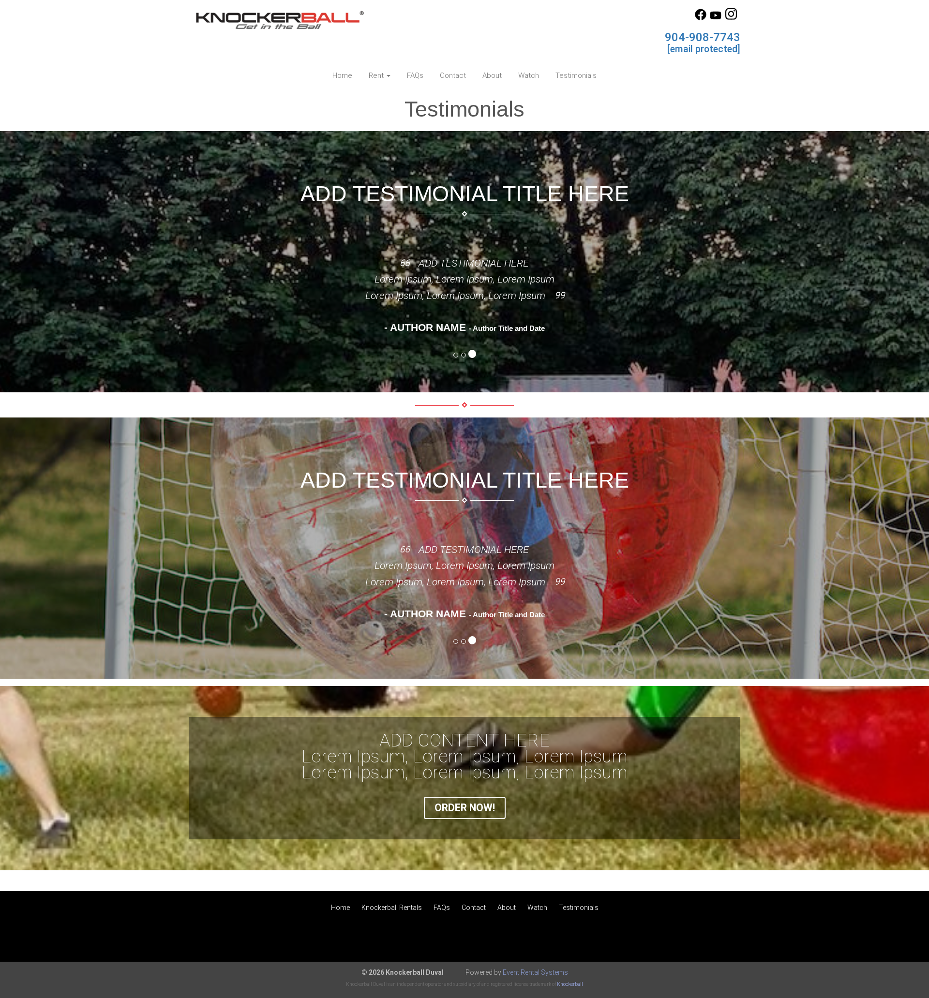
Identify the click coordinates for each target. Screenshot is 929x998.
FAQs (415, 75)
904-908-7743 (702, 37)
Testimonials (576, 75)
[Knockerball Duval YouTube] (715, 18)
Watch (528, 75)
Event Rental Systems (535, 972)
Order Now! (465, 808)
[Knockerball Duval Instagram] (731, 18)
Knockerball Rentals (391, 907)
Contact (453, 75)
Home (342, 75)
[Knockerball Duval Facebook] (700, 18)
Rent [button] (377, 75)
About (492, 75)
